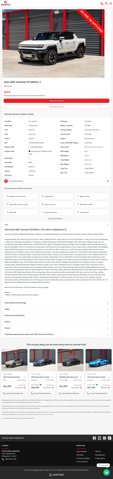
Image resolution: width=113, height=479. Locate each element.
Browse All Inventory (56, 101)
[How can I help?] (106, 472)
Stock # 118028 (91, 374)
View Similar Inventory (56, 107)
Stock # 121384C (36, 374)
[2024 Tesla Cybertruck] (14, 360)
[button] (102, 3)
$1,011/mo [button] (48, 386)
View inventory (81, 451)
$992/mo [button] (105, 386)
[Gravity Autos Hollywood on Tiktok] (108, 437)
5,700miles (50, 380)
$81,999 (63, 386)
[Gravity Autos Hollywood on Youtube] (98, 437)
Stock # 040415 (63, 374)
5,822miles (78, 380)
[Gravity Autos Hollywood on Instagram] (103, 437)
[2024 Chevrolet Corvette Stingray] (42, 360)
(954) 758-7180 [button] (10, 459)
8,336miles (106, 380)
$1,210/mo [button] (76, 386)
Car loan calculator (83, 458)
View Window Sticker (16, 181)
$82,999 (7, 386)
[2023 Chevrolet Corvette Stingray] (99, 360)
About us (98, 451)
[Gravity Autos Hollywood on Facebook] (93, 437)
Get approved (100, 455)
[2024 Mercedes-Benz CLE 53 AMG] (70, 360)
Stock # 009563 (7, 374)
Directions (80, 455)
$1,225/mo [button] (20, 386)
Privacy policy (100, 458)
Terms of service (82, 461)
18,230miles (21, 380)
